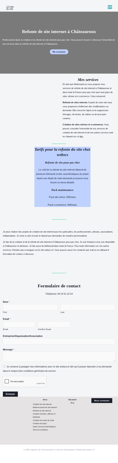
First (5, 312)
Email (6, 319)
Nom (6, 302)
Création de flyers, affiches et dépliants (44, 415)
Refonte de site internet (42, 411)
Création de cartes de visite (43, 420)
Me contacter (59, 52)
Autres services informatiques (44, 427)
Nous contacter (101, 400)
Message (8, 349)
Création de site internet (42, 404)
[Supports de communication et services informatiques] (11, 8)
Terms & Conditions (40, 430)
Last (62, 312)
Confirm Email (44, 329)
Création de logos (40, 424)
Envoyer (10, 394)
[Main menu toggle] (110, 7)
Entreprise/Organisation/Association (23, 336)
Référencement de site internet (45, 407)
